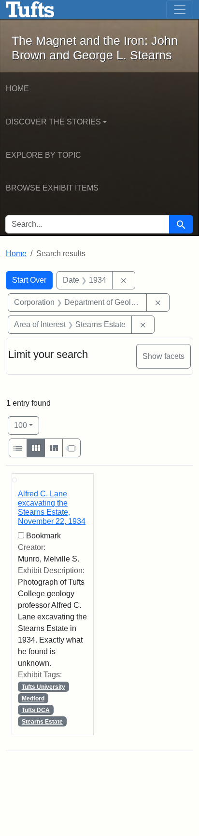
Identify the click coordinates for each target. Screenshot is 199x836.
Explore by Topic (43, 155)
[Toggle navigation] (179, 9)
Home (17, 88)
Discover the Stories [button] (53, 122)
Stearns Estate (42, 721)
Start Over (29, 280)
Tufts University (43, 687)
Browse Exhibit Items (52, 188)
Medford (33, 698)
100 (26, 425)
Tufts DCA (36, 710)
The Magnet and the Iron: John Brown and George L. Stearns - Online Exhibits (30, 9)
